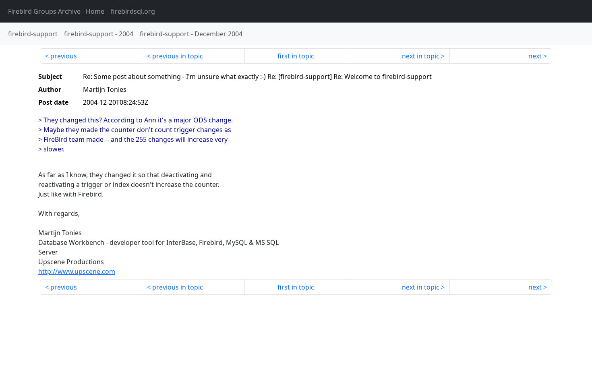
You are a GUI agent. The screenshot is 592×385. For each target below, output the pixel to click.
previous (63, 56)
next (535, 56)
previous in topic (177, 56)
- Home (56, 11)
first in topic (295, 56)
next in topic (420, 56)
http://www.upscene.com (76, 271)
